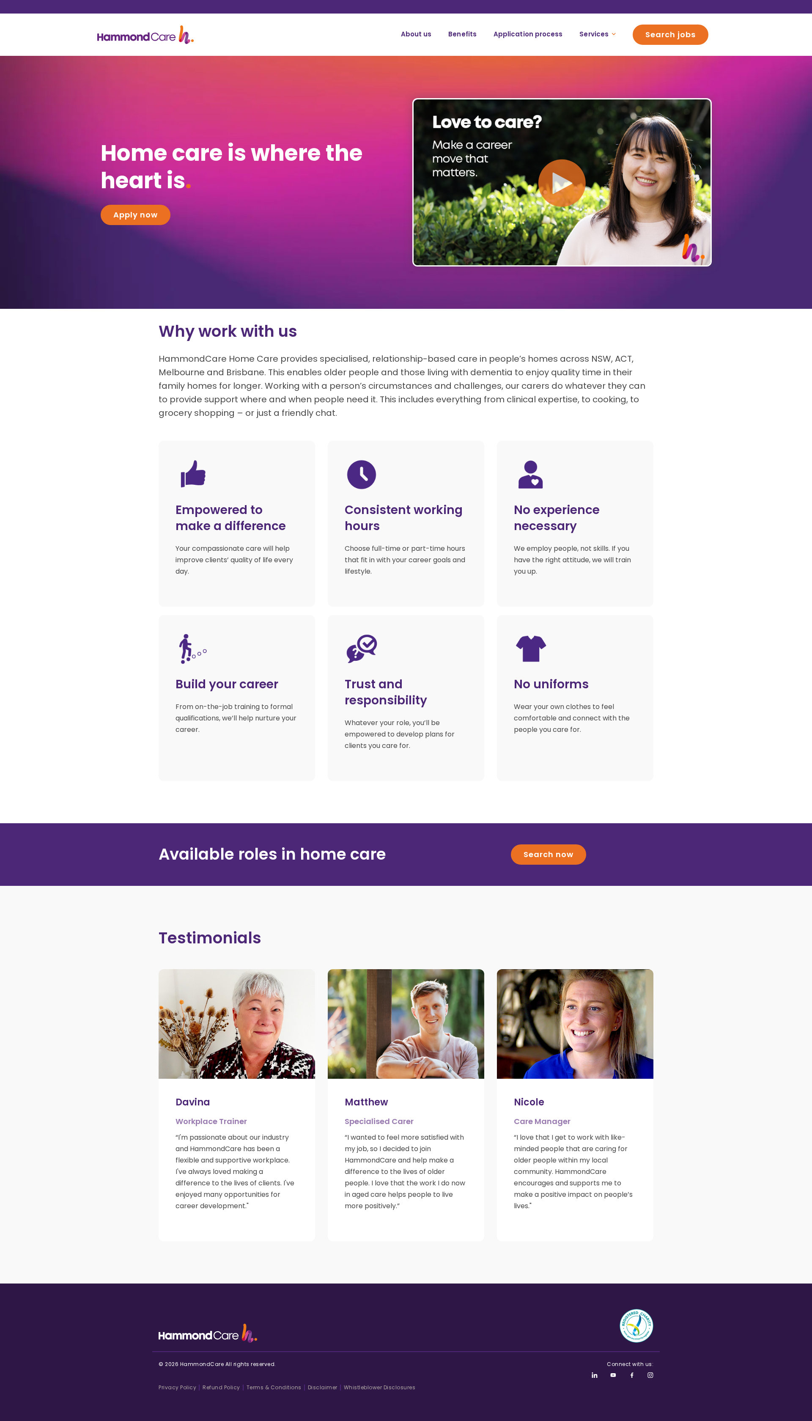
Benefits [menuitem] (462, 34)
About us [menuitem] (416, 34)
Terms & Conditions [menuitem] (274, 1387)
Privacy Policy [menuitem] (177, 1387)
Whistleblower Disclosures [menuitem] (380, 1387)
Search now (548, 854)
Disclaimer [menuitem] (322, 1387)
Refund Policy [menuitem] (221, 1387)
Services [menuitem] (594, 34)
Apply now (135, 214)
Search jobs (670, 34)
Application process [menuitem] (528, 34)
